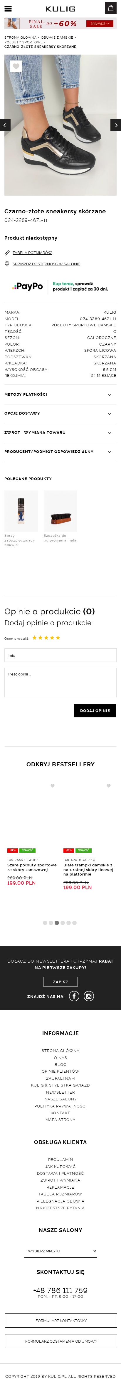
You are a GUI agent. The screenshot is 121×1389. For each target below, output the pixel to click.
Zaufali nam (60, 1078)
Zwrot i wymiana (60, 1179)
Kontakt (60, 1112)
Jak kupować (60, 1166)
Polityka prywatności (60, 1105)
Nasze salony (60, 1098)
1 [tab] (45, 923)
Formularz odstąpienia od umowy (61, 1341)
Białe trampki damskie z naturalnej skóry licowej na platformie (88, 869)
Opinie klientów (61, 1071)
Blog (60, 1064)
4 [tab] (62, 923)
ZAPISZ (60, 981)
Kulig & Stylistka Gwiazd (60, 1084)
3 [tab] (57, 923)
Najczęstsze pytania (60, 1207)
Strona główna (61, 1050)
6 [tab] (74, 923)
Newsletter (60, 1091)
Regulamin (60, 1159)
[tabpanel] (32, 849)
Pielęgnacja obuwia (61, 1200)
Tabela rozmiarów (60, 1193)
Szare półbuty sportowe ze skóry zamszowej (32, 867)
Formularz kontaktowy (61, 1320)
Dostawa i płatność (60, 1173)
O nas (60, 1057)
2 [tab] (51, 923)
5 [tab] (68, 923)
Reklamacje (60, 1187)
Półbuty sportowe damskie (83, 324)
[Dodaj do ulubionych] (52, 785)
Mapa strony (60, 1119)
